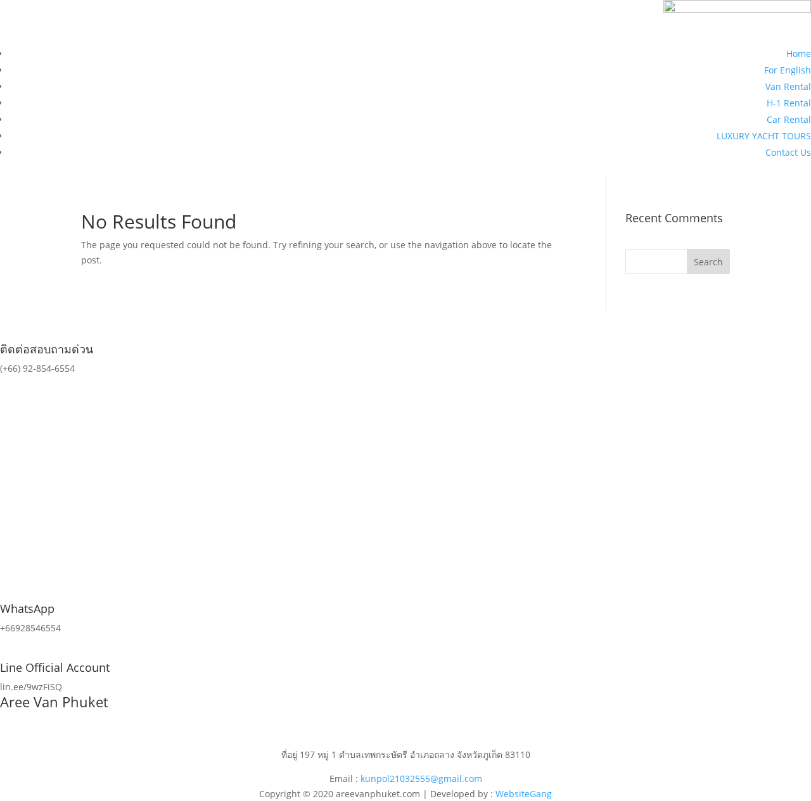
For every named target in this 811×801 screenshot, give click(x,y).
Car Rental (789, 119)
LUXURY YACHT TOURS (764, 136)
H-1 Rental (789, 103)
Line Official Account (55, 667)
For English (787, 70)
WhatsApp (27, 608)
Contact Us (788, 152)
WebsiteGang (523, 794)
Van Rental (788, 86)
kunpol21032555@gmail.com (421, 779)
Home (798, 53)
